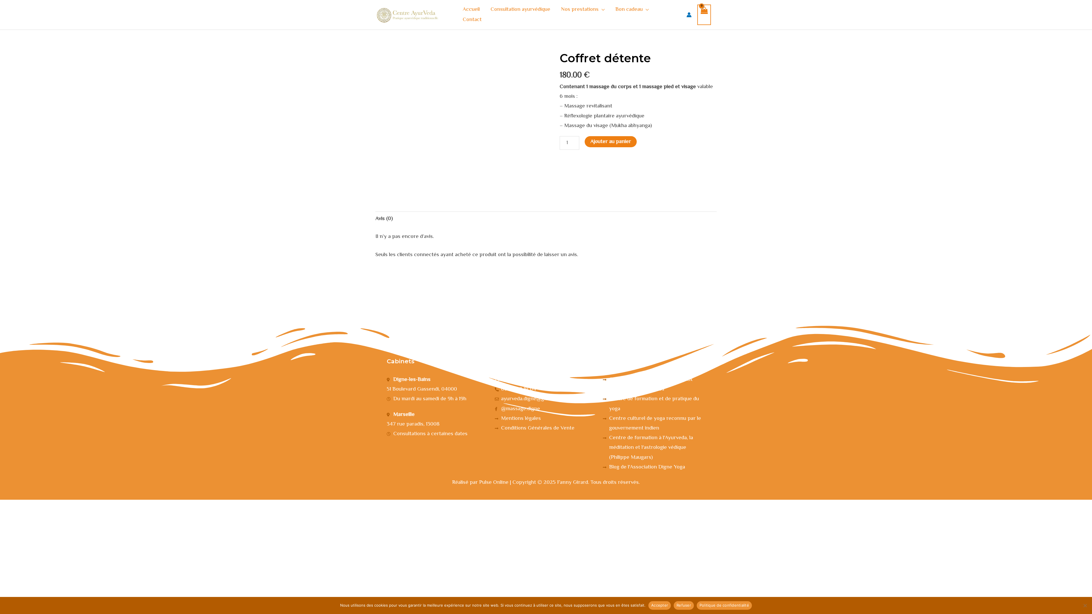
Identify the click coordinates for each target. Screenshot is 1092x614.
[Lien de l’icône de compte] (689, 14)
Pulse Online (493, 482)
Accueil (471, 9)
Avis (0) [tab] (384, 219)
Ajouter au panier (610, 142)
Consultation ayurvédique (520, 9)
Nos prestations (580, 9)
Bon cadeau (629, 9)
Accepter (659, 605)
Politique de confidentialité (724, 605)
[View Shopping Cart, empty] (704, 15)
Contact (472, 20)
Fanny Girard (572, 482)
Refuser (684, 605)
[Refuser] (1085, 605)
